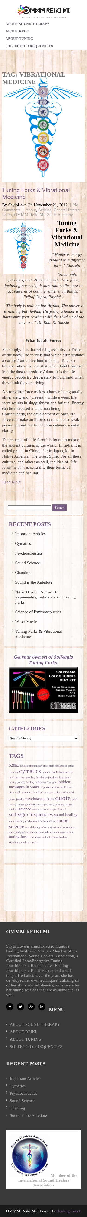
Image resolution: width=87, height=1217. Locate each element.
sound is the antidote (44, 821)
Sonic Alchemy (60, 214)
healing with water (36, 782)
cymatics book (50, 772)
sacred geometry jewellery (51, 804)
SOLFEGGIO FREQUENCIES (29, 46)
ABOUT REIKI (23, 1031)
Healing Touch (68, 1211)
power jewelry (16, 799)
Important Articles (30, 533)
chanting (13, 772)
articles (24, 765)
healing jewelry (17, 782)
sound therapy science (37, 827)
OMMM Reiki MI (29, 214)
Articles (44, 209)
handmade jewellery (47, 777)
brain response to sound (61, 765)
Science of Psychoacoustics (38, 612)
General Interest (67, 209)
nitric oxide (15, 792)
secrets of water (40, 809)
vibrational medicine (20, 842)
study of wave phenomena (30, 832)
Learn (7, 214)
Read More (11, 482)
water (35, 842)
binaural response (38, 765)
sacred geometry (26, 804)
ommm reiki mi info (33, 792)
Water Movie (26, 621)
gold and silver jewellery (22, 777)
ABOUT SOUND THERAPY (35, 1024)
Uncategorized (38, 837)
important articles (50, 787)
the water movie (64, 832)
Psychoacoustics (28, 553)
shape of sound (58, 809)
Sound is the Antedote (33, 582)
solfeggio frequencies (31, 814)
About (31, 209)
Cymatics (23, 543)
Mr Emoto (65, 787)
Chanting (22, 572)
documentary (66, 772)
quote (63, 797)
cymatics (30, 771)
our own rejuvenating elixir (60, 792)
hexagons (52, 782)
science (25, 809)
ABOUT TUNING (25, 1039)
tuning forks (19, 836)
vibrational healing (57, 837)
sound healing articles (20, 821)
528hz (14, 765)
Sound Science (27, 563)
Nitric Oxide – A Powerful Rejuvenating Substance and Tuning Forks (45, 597)
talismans (50, 832)
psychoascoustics (39, 798)
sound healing (65, 814)
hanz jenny (65, 777)
